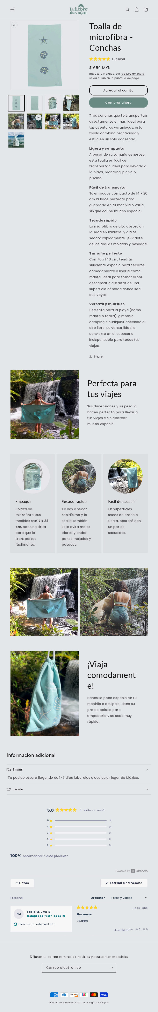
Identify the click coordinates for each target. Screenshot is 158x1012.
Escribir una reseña (128, 884)
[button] (12, 9)
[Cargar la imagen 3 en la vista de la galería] (53, 103)
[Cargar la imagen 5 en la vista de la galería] (16, 121)
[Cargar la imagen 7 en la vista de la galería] (71, 121)
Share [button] (98, 356)
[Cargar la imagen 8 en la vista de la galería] (16, 140)
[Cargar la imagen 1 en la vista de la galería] (16, 103)
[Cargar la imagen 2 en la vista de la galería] (35, 103)
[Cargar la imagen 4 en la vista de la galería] (71, 103)
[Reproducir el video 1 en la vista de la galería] (35, 121)
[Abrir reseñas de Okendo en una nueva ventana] (132, 871)
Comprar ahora (118, 102)
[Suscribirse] (111, 968)
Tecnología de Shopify (95, 1002)
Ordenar (98, 898)
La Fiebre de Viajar (70, 1002)
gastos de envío (132, 73)
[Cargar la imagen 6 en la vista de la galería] (53, 121)
